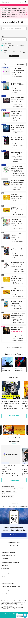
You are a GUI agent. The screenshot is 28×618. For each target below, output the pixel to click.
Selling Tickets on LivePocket (8, 555)
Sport (14, 491)
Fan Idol (21, 488)
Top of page (15, 503)
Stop (11, 437)
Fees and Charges (5, 558)
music (3, 488)
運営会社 (3, 593)
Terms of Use (4, 591)
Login (25, 2)
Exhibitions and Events (7, 496)
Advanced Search (13, 32)
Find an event (4, 565)
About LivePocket (5, 571)
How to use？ (4, 574)
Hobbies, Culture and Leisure (9, 493)
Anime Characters (6, 491)
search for (14, 56)
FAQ (2, 576)
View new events (14, 480)
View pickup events (14, 415)
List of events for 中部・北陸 (11, 506)
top (3, 506)
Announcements (5, 568)
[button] (9, 437)
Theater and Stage (12, 488)
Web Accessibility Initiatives (7, 583)
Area (2, 36)
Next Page (25, 345)
